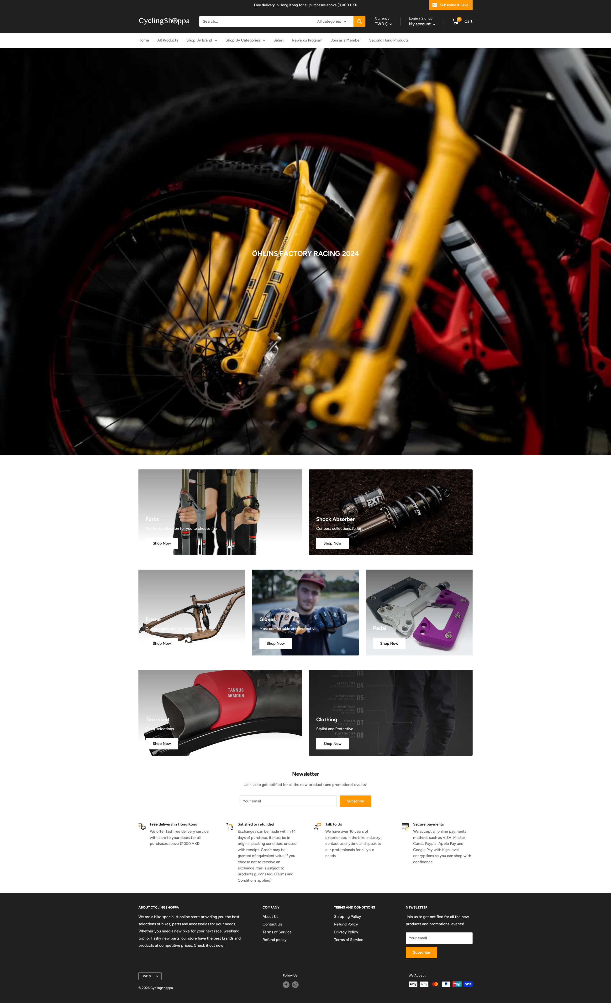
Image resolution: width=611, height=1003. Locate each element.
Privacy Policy (346, 932)
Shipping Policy (347, 916)
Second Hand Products (389, 40)
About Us (270, 916)
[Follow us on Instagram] (295, 984)
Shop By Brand (199, 40)
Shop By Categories (243, 40)
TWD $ (146, 976)
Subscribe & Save (454, 5)
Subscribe (355, 801)
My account (420, 23)
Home (143, 40)
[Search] (359, 21)
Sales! (279, 40)
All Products (167, 40)
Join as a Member (346, 40)
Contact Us (272, 924)
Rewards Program (307, 40)
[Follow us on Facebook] (286, 984)
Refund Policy (346, 924)
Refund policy (275, 939)
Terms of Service (277, 932)
